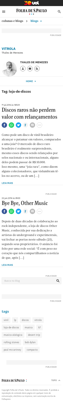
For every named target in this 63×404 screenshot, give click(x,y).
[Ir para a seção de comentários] (32, 125)
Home (29, 81)
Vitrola (8, 48)
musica (29, 327)
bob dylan (30, 342)
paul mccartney (12, 349)
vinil (6, 320)
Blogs (35, 21)
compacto (32, 349)
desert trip (34, 335)
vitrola (38, 320)
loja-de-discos (11, 327)
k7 (39, 327)
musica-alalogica (13, 335)
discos (25, 320)
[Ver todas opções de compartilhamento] (25, 125)
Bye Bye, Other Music (25, 203)
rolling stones (11, 342)
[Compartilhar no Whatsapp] (11, 125)
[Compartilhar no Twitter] (18, 125)
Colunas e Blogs (12, 21)
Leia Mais (7, 183)
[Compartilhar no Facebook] (4, 125)
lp (15, 320)
